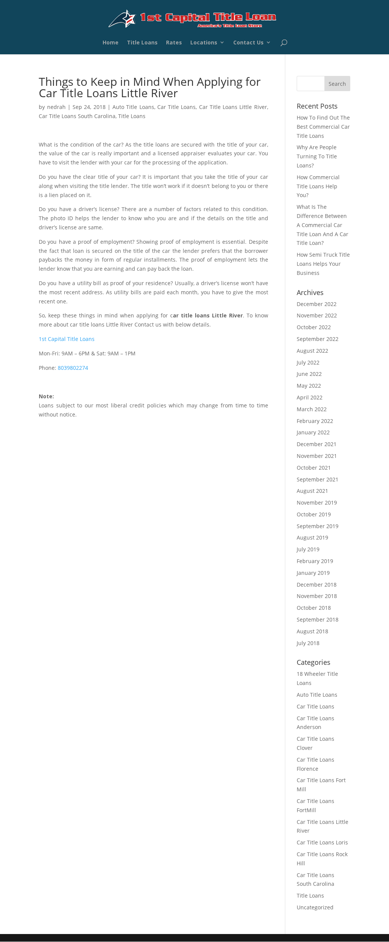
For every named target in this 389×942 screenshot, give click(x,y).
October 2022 (314, 327)
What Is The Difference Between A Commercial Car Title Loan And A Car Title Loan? (322, 224)
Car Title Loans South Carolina (77, 116)
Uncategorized (315, 907)
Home (111, 43)
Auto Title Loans (133, 106)
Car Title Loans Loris (322, 842)
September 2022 (317, 338)
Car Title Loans (176, 106)
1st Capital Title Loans (67, 338)
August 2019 (312, 537)
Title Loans (142, 43)
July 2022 (308, 362)
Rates (174, 43)
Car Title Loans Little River (233, 106)
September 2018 (317, 619)
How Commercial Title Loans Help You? (318, 186)
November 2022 (317, 315)
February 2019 (315, 561)
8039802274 (73, 367)
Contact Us (248, 43)
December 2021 (317, 444)
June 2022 (309, 373)
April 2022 (310, 397)
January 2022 (313, 432)
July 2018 (308, 643)
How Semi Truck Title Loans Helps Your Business (323, 263)
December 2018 (317, 584)
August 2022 (312, 350)
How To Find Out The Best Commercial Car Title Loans (323, 126)
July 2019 (308, 549)
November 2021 (317, 455)
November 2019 (317, 502)
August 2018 (312, 631)
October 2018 (314, 607)
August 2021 (312, 490)
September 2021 (317, 479)
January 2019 (313, 572)
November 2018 (317, 596)
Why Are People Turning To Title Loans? (317, 156)
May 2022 (309, 385)
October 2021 (314, 467)
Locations (203, 43)
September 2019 (317, 526)
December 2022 (317, 304)
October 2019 (314, 514)
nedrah (56, 106)
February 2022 (315, 420)
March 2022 (312, 409)
